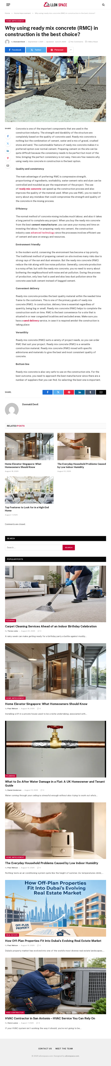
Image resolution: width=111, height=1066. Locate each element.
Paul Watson (13, 709)
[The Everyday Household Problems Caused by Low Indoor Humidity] (81, 446)
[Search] (103, 4)
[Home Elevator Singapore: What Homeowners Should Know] (29, 446)
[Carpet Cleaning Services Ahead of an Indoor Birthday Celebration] (55, 594)
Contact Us (45, 1049)
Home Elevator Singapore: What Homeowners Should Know (23, 466)
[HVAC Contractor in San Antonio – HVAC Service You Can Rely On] (55, 986)
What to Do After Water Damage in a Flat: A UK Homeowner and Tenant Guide (55, 783)
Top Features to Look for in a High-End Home (27, 509)
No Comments (77, 42)
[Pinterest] (8, 158)
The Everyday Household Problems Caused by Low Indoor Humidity (81, 466)
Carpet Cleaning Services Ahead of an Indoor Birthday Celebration (51, 626)
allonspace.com (72, 1056)
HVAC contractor (15, 1012)
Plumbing (10, 776)
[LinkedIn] (8, 151)
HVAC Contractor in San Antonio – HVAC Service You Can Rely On (50, 1018)
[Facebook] (8, 136)
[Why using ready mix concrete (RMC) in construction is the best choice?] (55, 89)
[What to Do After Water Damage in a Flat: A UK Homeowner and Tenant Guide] (55, 749)
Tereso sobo (13, 631)
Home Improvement (15, 21)
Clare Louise (13, 1023)
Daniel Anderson (14, 790)
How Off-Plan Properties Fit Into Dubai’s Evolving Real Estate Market (53, 941)
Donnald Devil (19, 42)
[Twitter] (8, 143)
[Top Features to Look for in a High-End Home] (29, 490)
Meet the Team (64, 1049)
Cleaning (10, 620)
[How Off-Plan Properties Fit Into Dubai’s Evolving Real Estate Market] (55, 908)
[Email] (8, 165)
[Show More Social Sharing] (71, 50)
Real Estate (12, 935)
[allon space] (55, 4)
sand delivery (31, 320)
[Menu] (8, 4)
